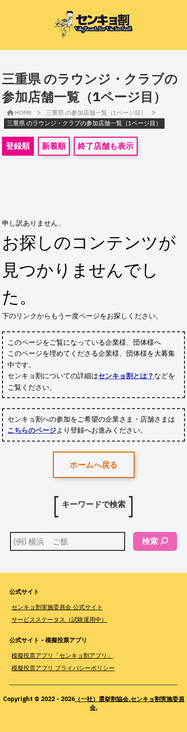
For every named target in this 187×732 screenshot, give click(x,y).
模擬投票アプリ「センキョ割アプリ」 (62, 655)
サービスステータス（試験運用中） (59, 619)
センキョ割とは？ (126, 375)
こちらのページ (31, 430)
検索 (150, 541)
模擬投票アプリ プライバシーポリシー (63, 668)
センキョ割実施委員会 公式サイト (57, 607)
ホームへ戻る (94, 465)
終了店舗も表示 (106, 146)
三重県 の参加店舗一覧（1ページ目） (96, 112)
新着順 (54, 146)
